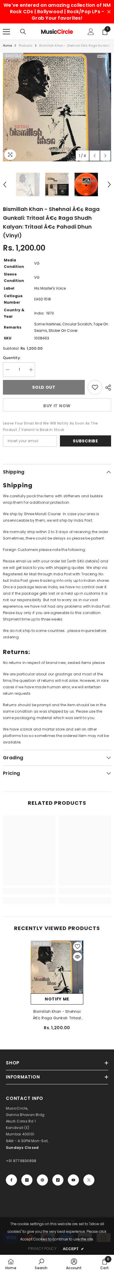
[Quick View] (77, 956)
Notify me (57, 999)
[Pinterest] (42, 1180)
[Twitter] (88, 1180)
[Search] (23, 31)
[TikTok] (57, 1180)
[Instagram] (26, 1180)
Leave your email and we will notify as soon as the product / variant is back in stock (50, 426)
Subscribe (85, 441)
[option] (57, 107)
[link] (29, 891)
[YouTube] (73, 1180)
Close (109, 12)
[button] (94, 156)
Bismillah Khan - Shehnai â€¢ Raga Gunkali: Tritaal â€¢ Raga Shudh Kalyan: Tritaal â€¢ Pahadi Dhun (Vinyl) (57, 1015)
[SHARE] (106, 388)
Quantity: (12, 357)
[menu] (6, 31)
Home (7, 45)
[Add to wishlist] (95, 387)
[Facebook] (11, 1180)
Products (26, 45)
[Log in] (91, 31)
